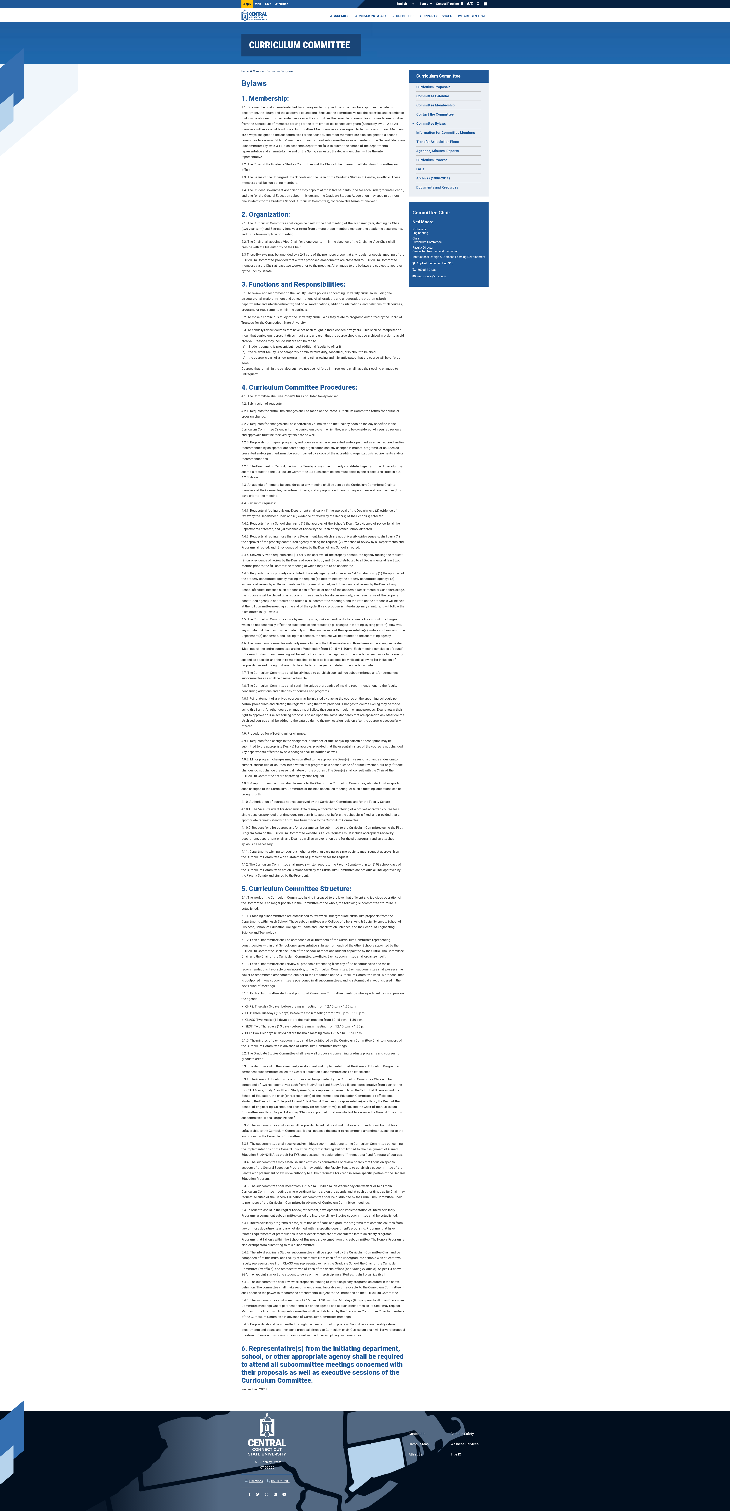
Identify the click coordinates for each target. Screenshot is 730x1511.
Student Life (402, 16)
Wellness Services (465, 1444)
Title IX (456, 1454)
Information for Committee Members (445, 133)
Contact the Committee (435, 114)
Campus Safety (462, 1434)
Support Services (436, 16)
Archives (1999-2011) (433, 178)
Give (268, 4)
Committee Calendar (432, 96)
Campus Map (419, 1444)
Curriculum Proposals (433, 87)
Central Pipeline (447, 4)
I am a (424, 4)
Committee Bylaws (431, 123)
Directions (256, 1481)
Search (478, 4)
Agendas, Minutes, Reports (437, 151)
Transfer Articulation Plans (437, 142)
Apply (247, 4)
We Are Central (472, 16)
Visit (258, 4)
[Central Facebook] (249, 1494)
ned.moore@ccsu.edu (431, 276)
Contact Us (417, 1434)
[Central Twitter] (257, 1494)
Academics (340, 16)
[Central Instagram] (266, 1494)
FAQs (420, 169)
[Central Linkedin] (275, 1494)
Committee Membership (435, 105)
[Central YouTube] (284, 1494)
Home (245, 71)
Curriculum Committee (438, 76)
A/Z (470, 4)
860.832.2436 (426, 270)
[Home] (255, 15)
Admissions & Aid (370, 16)
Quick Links (485, 4)
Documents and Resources (437, 187)
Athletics (281, 4)
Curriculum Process (431, 160)
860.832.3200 (280, 1481)
